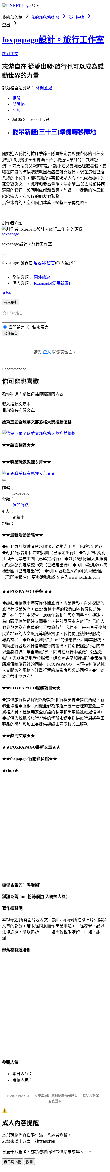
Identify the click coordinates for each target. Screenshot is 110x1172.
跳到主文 (10, 54)
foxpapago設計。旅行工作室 (53, 39)
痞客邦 (40, 263)
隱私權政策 (91, 1096)
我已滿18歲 (12, 1162)
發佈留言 (10, 333)
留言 (51, 263)
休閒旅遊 (44, 88)
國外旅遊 (42, 277)
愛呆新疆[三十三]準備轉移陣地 (54, 132)
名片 (16, 110)
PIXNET (24, 1096)
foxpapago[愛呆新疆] (52, 283)
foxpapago (10, 234)
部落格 (18, 104)
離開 (29, 1162)
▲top (6, 292)
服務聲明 (55, 1101)
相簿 (16, 98)
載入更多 (10, 302)
